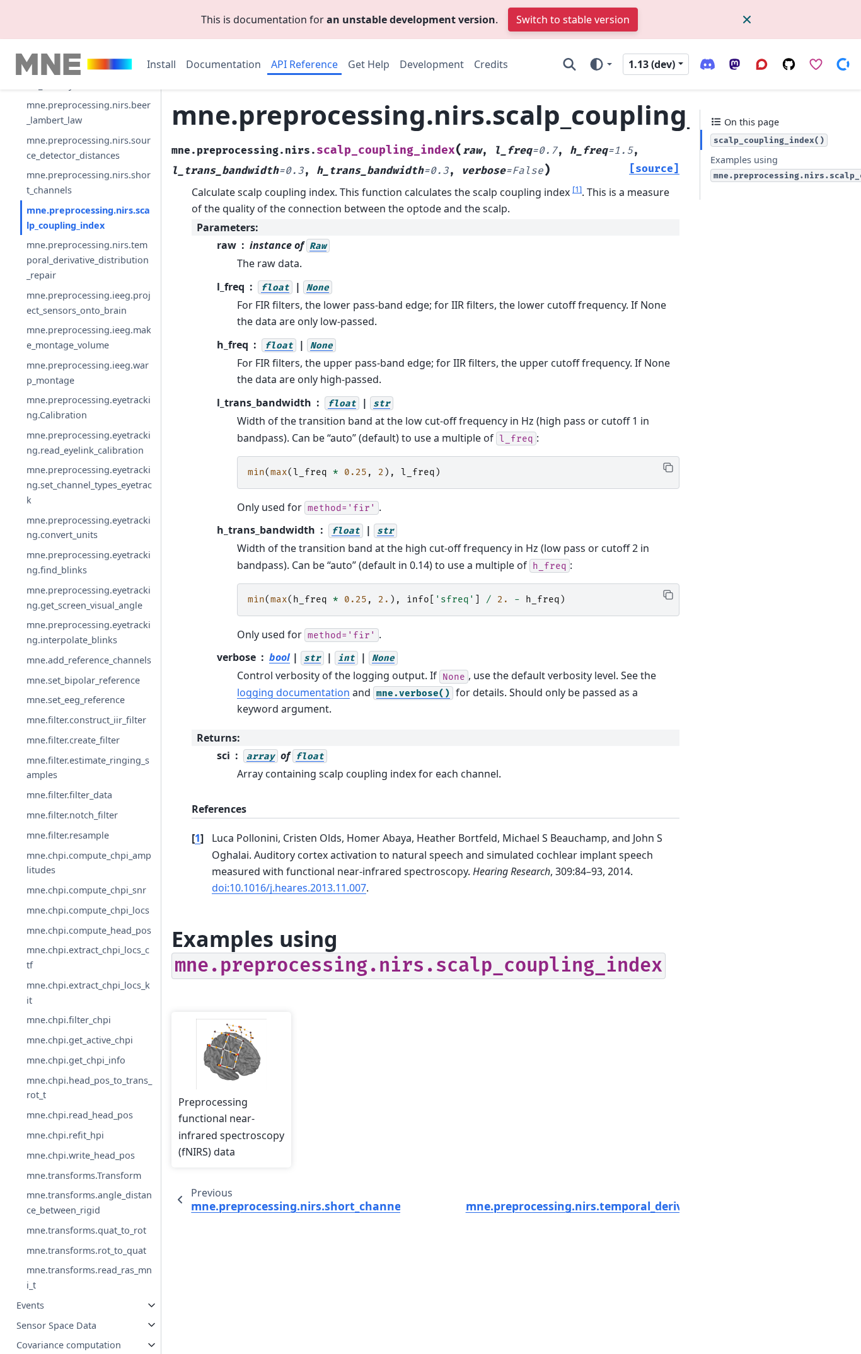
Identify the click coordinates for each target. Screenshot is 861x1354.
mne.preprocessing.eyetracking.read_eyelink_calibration (88, 442)
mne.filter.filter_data (69, 795)
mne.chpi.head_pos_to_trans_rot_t (89, 1087)
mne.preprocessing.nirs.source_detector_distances (88, 147)
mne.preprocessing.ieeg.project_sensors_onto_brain (88, 302)
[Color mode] (600, 64)
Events (30, 1305)
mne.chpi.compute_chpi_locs (87, 910)
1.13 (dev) (651, 64)
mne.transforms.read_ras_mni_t (89, 1277)
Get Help (369, 64)
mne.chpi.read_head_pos (79, 1115)
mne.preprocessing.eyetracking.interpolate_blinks (88, 632)
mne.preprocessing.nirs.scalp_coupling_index (88, 217)
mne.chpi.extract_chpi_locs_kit (88, 992)
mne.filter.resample (67, 835)
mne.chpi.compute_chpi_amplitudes (88, 862)
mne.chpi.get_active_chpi (79, 1040)
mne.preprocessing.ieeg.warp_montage (87, 372)
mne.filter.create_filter (73, 740)
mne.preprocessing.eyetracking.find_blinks (88, 562)
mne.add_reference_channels (88, 660)
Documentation (223, 64)
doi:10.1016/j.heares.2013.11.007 (289, 888)
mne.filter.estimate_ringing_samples (87, 767)
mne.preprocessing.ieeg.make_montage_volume (88, 337)
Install (161, 64)
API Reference (304, 64)
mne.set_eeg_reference (75, 700)
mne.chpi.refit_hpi (65, 1135)
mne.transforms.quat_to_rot (86, 1230)
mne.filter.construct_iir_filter (86, 720)
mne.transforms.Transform (83, 1175)
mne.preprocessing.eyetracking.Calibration (88, 407)
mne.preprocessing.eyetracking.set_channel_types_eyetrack (89, 485)
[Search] (569, 64)
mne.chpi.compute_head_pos (88, 930)
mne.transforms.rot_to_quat (86, 1250)
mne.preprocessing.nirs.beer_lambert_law (88, 112)
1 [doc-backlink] (197, 838)
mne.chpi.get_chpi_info (75, 1060)
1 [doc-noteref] (577, 188)
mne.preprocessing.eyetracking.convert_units (88, 527)
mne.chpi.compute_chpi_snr (86, 890)
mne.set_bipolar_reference (83, 680)
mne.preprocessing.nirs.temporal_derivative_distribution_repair (87, 260)
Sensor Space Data (56, 1325)
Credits (491, 64)
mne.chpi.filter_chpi (68, 1020)
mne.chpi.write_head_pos (80, 1155)
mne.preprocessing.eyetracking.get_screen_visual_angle (88, 597)
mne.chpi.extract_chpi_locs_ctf (87, 957)
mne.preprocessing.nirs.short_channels (88, 182)
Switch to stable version (573, 19)
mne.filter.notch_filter (72, 815)
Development (432, 64)
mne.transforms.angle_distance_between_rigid (89, 1202)
